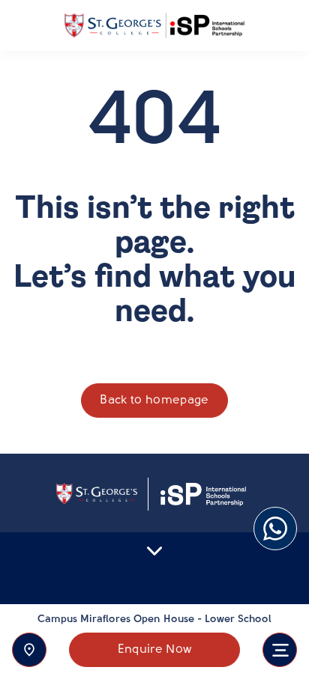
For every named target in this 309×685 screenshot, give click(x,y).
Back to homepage (154, 401)
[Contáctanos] (29, 650)
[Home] (154, 25)
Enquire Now (155, 650)
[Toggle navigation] (279, 650)
